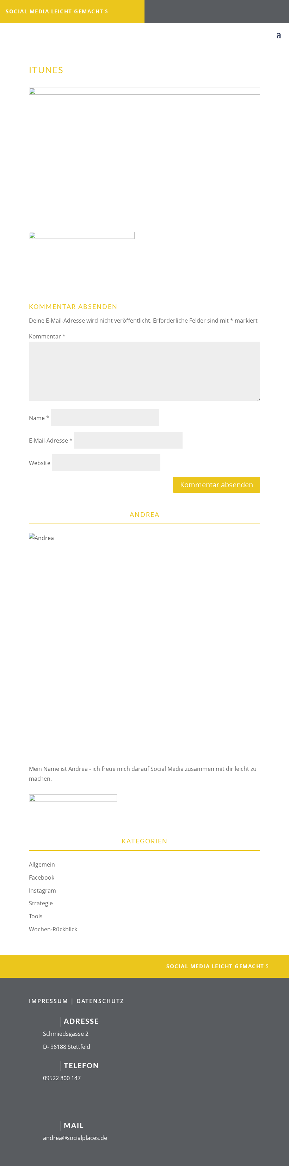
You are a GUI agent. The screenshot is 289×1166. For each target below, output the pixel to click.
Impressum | (52, 1001)
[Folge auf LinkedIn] (209, 9)
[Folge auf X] (223, 9)
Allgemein (42, 864)
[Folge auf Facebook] (181, 9)
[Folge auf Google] (238, 9)
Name (39, 418)
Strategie (41, 903)
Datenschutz (100, 1001)
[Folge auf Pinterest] (252, 9)
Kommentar (47, 336)
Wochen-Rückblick (53, 929)
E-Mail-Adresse (51, 440)
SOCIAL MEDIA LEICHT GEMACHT (55, 11)
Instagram (42, 890)
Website (39, 463)
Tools (36, 916)
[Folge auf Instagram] (195, 9)
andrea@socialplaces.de (75, 1138)
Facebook (41, 877)
